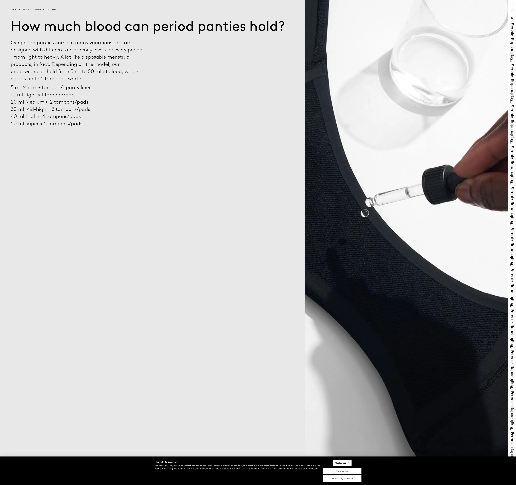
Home (13, 9)
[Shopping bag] (512, 12)
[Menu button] (512, 5)
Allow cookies (342, 471)
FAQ (19, 9)
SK (512, 17)
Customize (340, 463)
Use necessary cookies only (342, 478)
